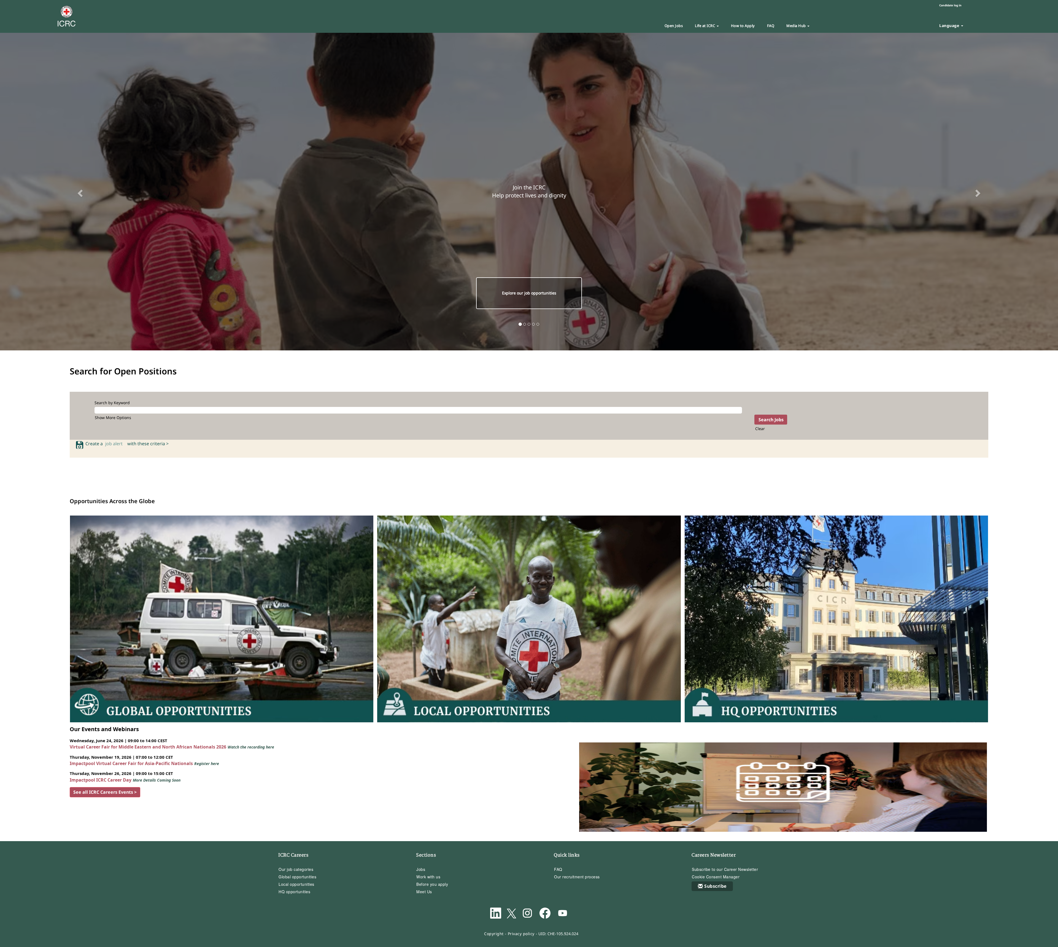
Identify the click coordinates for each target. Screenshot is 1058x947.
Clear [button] (760, 428)
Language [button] (949, 25)
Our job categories (296, 869)
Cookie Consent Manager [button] (715, 876)
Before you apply (432, 884)
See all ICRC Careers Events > (105, 792)
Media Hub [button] (796, 25)
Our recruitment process (577, 876)
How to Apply (743, 25)
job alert (115, 444)
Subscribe (715, 886)
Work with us (428, 876)
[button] (79, 191)
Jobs (420, 869)
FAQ (770, 25)
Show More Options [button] (113, 417)
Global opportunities (297, 876)
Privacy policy (521, 933)
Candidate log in (950, 5)
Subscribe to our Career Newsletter (725, 869)
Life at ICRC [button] (705, 25)
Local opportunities (296, 884)
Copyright (494, 933)
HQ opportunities (294, 891)
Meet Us (424, 891)
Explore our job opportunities (529, 293)
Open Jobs (674, 25)
